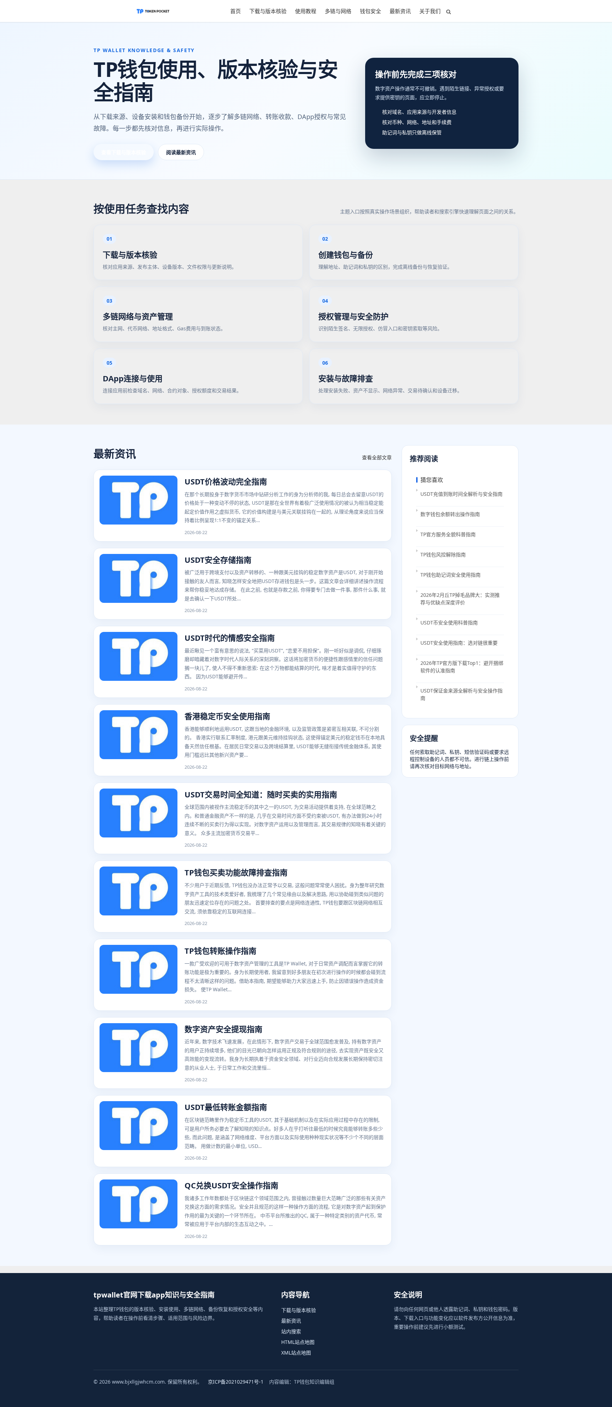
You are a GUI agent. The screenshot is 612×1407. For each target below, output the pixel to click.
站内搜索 (291, 1331)
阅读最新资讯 (181, 152)
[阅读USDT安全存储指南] (138, 584)
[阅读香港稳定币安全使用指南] (138, 740)
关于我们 (430, 11)
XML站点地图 (296, 1352)
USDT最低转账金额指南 (226, 1107)
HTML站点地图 (297, 1342)
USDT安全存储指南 (218, 559)
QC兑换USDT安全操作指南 (231, 1185)
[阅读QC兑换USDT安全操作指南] (138, 1209)
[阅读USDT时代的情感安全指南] (138, 662)
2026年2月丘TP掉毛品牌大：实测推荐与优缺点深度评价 (460, 599)
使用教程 (305, 11)
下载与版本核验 (268, 11)
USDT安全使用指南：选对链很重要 (459, 642)
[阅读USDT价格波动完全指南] (138, 506)
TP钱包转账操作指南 (220, 950)
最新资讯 (400, 11)
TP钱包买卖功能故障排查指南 (236, 872)
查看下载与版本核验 (123, 152)
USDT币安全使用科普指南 (449, 622)
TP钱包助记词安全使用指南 (450, 574)
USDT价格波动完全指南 (226, 481)
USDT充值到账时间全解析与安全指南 (461, 494)
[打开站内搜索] (448, 12)
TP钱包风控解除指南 (443, 554)
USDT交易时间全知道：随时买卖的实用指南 (261, 794)
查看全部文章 (377, 457)
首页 (235, 11)
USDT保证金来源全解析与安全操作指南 (461, 694)
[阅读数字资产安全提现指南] (138, 1053)
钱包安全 (370, 11)
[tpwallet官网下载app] (153, 11)
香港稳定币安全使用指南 (227, 716)
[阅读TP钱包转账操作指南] (138, 975)
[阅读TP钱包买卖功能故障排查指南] (138, 896)
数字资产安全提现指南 (223, 1029)
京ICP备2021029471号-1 (236, 1381)
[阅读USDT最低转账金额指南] (138, 1131)
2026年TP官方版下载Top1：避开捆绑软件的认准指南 (461, 667)
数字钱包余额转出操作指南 (450, 514)
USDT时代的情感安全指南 (230, 637)
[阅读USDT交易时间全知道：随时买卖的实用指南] (138, 818)
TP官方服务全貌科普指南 (448, 534)
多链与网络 (338, 11)
